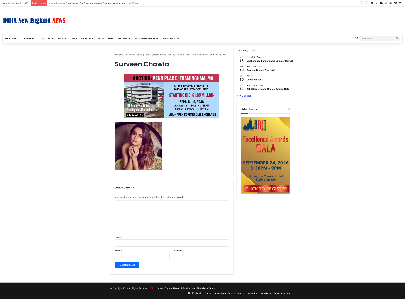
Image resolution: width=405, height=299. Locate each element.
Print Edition (171, 38)
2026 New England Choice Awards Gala (268, 88)
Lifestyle (87, 38)
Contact (208, 293)
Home (120, 54)
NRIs (110, 38)
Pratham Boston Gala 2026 (261, 70)
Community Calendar (284, 293)
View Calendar (244, 95)
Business (29, 38)
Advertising (220, 293)
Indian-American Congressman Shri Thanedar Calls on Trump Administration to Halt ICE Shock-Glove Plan (101, 3)
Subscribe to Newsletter (259, 293)
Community (46, 38)
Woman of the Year (146, 38)
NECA (100, 38)
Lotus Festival (254, 79)
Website (178, 250)
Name (118, 237)
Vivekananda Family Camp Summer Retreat (270, 60)
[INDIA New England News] (34, 20)
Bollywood (12, 38)
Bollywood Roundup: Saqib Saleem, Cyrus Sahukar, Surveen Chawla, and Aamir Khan (166, 54)
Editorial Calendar (236, 293)
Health (62, 38)
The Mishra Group (206, 288)
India (74, 38)
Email (118, 250)
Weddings (124, 38)
